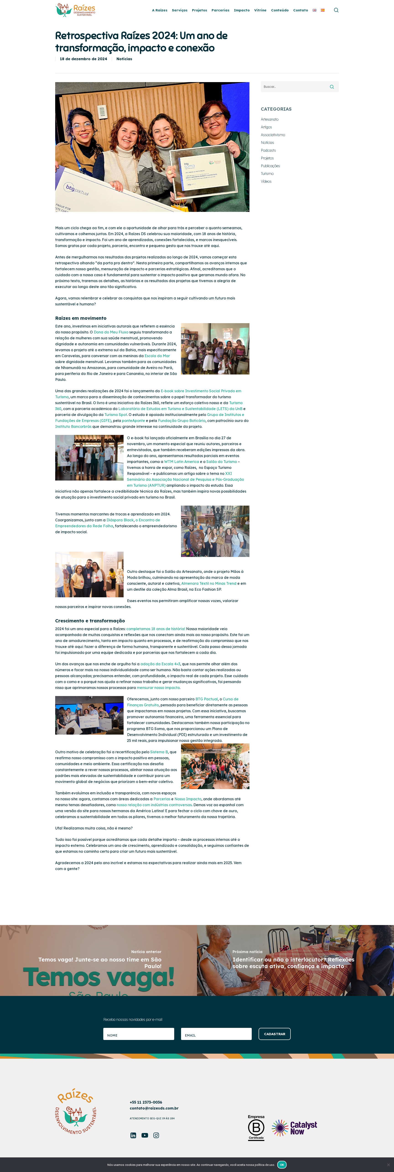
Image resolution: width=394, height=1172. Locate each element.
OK (282, 1165)
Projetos (267, 158)
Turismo (267, 173)
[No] (388, 1164)
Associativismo (273, 135)
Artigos (266, 127)
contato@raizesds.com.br (154, 1108)
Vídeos (266, 181)
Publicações (270, 166)
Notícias (124, 59)
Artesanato (269, 119)
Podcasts (268, 150)
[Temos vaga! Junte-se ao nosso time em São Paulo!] (98, 960)
